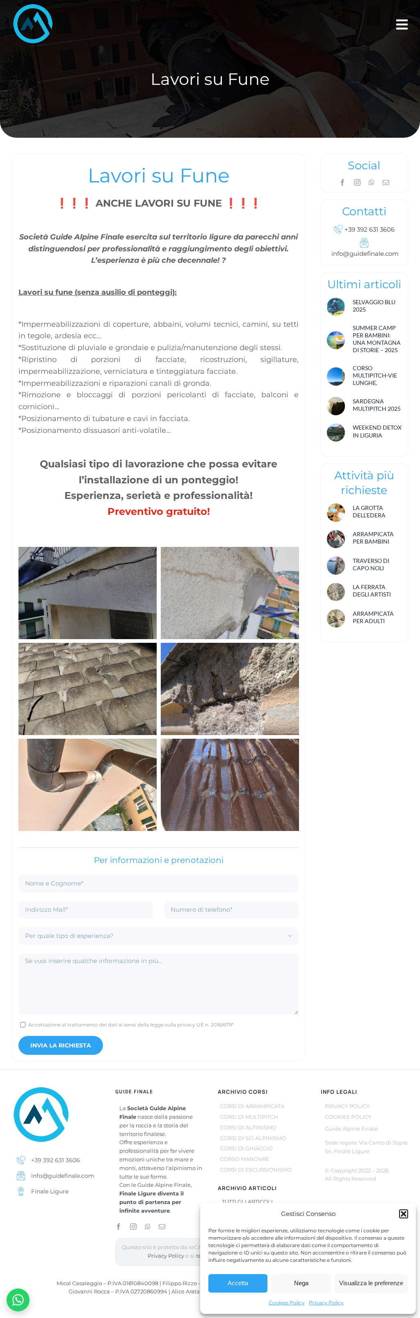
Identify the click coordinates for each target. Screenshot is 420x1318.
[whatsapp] (371, 182)
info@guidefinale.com (62, 1175)
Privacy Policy (326, 1303)
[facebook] (342, 182)
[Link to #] (402, 24)
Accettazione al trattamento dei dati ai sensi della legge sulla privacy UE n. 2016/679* (131, 1025)
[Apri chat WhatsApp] (18, 1299)
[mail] (386, 182)
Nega (301, 1282)
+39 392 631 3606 (369, 229)
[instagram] (357, 182)
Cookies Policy (287, 1303)
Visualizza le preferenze (371, 1282)
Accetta (238, 1282)
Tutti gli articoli (247, 1201)
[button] (403, 1214)
